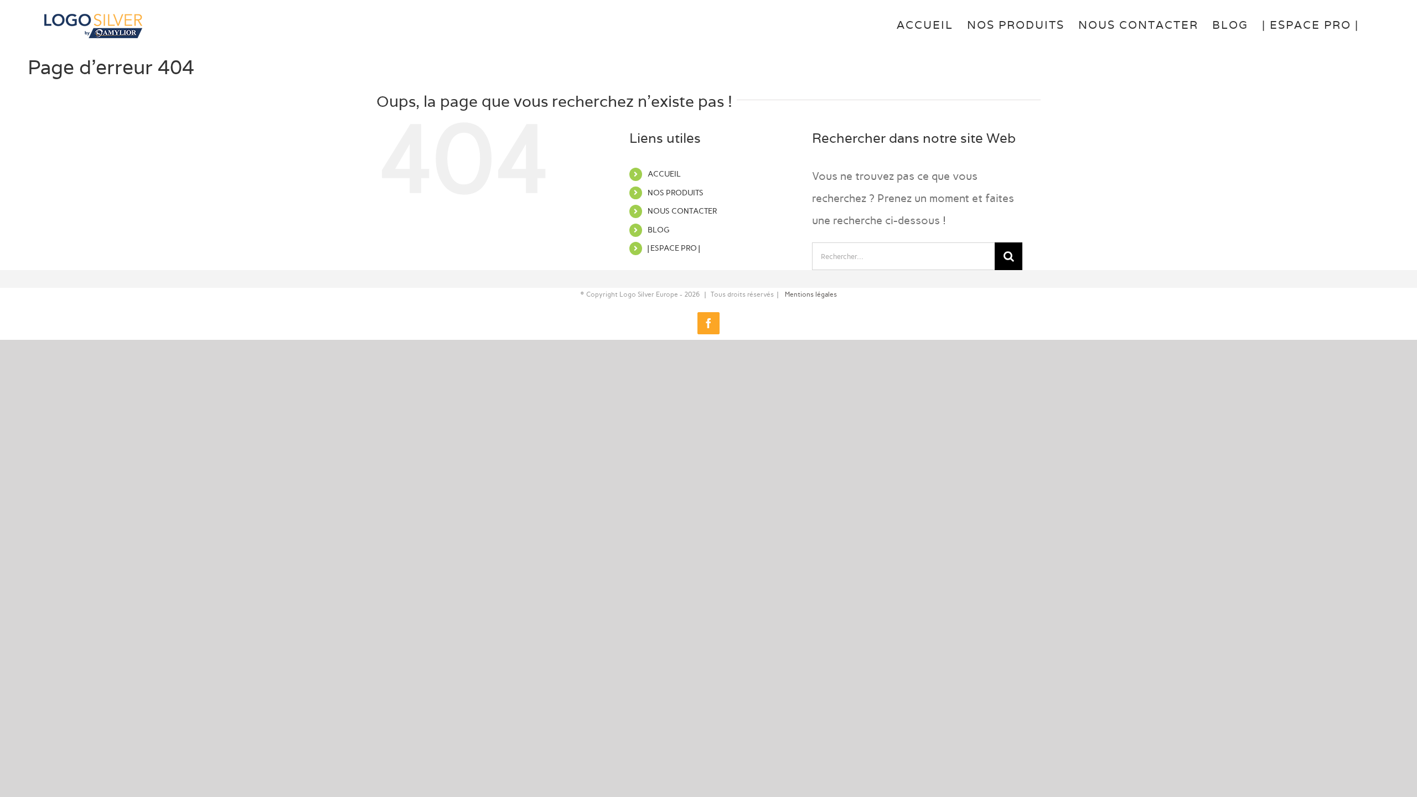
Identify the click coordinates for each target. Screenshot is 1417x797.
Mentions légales (811, 294)
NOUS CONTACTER (682, 211)
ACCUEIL (664, 174)
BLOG (658, 230)
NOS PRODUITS (676, 193)
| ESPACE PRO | (674, 248)
